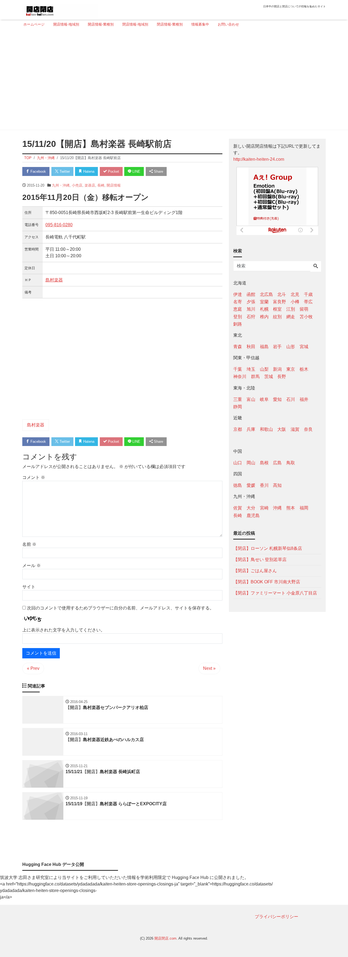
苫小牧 (306, 316)
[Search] (315, 266)
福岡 (304, 508)
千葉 (237, 369)
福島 (264, 346)
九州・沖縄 (61, 185)
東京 (290, 369)
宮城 (304, 346)
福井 (304, 399)
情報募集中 (200, 24)
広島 (277, 462)
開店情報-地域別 (66, 24)
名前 (29, 544)
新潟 (277, 369)
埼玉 (251, 369)
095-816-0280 (59, 224)
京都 (237, 429)
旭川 (251, 309)
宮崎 (264, 508)
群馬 (255, 376)
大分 (251, 508)
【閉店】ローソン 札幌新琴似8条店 (267, 548)
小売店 (77, 185)
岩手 (277, 346)
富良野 (279, 301)
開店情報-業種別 (101, 24)
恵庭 (237, 309)
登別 (237, 316)
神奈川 (239, 376)
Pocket (113, 171)
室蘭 (264, 301)
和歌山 (266, 429)
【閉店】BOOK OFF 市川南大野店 (266, 581)
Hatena (88, 171)
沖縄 (277, 508)
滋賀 (295, 429)
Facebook (37, 171)
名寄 (237, 301)
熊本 (290, 508)
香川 (264, 485)
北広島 (266, 294)
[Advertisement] (172, 81)
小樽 (295, 301)
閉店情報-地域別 (135, 24)
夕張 (251, 301)
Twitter (64, 171)
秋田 (251, 346)
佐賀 (237, 508)
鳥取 (290, 462)
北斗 (281, 294)
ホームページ (34, 24)
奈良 (308, 429)
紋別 (277, 316)
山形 (290, 346)
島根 (264, 462)
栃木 (304, 369)
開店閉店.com (165, 938)
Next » (209, 668)
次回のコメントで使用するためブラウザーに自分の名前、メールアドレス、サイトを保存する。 (120, 608)
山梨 (264, 369)
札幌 (264, 309)
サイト (28, 586)
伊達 (237, 294)
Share (158, 171)
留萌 (304, 309)
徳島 (237, 485)
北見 (295, 294)
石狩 (251, 316)
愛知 (277, 399)
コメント (33, 477)
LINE (135, 171)
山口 (237, 462)
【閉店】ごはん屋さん (255, 570)
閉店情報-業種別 (170, 24)
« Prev (33, 668)
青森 (237, 346)
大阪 (281, 429)
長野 (281, 376)
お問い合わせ (228, 24)
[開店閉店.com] (60, 9)
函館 (251, 294)
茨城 (268, 376)
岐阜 (264, 399)
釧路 (237, 323)
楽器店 (90, 185)
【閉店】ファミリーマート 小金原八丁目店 (275, 592)
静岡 (237, 406)
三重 (237, 399)
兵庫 (251, 429)
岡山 (251, 462)
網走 (290, 316)
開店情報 (114, 185)
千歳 (308, 294)
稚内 (264, 316)
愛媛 (251, 485)
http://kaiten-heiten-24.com (258, 159)
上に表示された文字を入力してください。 (63, 630)
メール (31, 565)
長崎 (100, 185)
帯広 (308, 301)
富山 (251, 399)
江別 (290, 309)
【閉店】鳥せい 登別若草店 (260, 559)
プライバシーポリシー (276, 916)
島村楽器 (54, 280)
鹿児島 (253, 515)
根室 (277, 309)
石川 (290, 399)
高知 (277, 485)
